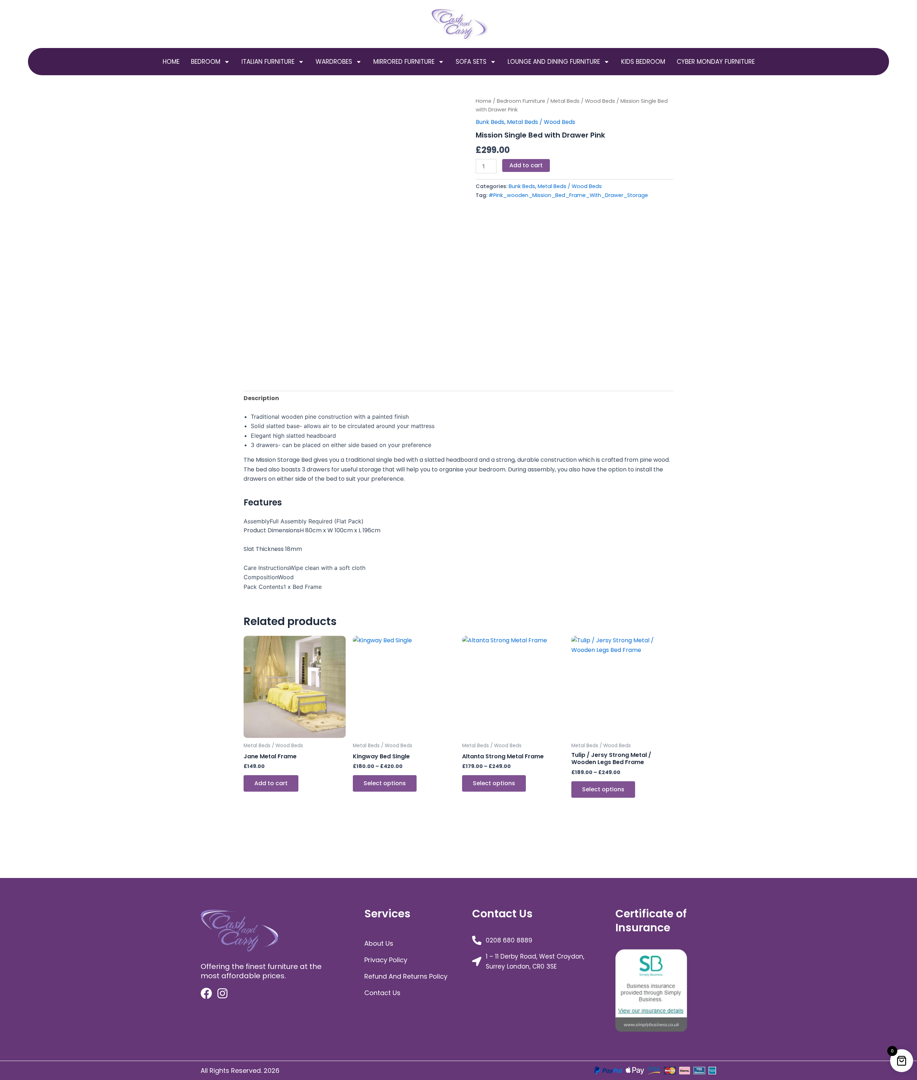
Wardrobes (334, 61)
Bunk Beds (490, 122)
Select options (385, 783)
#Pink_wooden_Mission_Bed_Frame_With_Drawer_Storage (568, 195)
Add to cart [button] (271, 783)
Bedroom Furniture (521, 101)
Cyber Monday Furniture (716, 61)
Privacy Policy (385, 959)
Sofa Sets (471, 61)
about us (378, 943)
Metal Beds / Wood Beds (583, 101)
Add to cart (526, 165)
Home (171, 61)
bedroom (205, 61)
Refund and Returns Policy (405, 976)
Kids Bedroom (643, 61)
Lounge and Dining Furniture (554, 61)
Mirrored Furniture (404, 61)
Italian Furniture (267, 61)
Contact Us (382, 992)
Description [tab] (261, 398)
